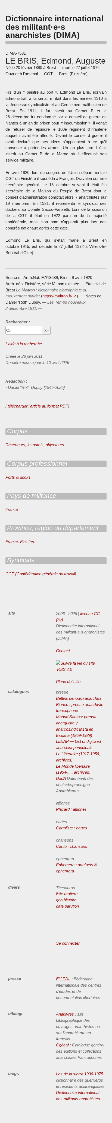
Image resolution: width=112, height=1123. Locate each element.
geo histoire (66, 900)
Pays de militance (30, 495)
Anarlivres (65, 1014)
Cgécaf (62, 1045)
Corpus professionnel (36, 463)
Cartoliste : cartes (71, 828)
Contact (63, 650)
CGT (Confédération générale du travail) (40, 574)
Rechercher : (17, 322)
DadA (61, 778)
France (11, 509)
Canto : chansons (71, 846)
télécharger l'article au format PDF (37, 406)
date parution (67, 906)
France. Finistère (20, 541)
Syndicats (20, 560)
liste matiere (66, 893)
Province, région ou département (51, 527)
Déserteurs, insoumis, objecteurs (34, 444)
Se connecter (68, 943)
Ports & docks (18, 477)
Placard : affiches (71, 809)
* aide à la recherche (23, 344)
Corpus (16, 431)
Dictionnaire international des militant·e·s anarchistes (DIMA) (54, 27)
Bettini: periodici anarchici (78, 698)
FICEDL (63, 979)
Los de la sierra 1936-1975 (79, 1074)
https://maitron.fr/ (57, 296)
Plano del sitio (68, 681)
